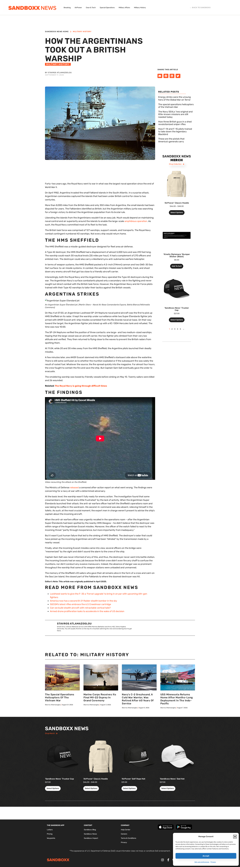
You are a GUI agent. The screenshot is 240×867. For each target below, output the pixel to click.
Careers (124, 834)
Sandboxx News (90, 834)
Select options (176, 212)
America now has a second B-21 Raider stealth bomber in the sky (83, 600)
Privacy (213, 862)
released (74, 487)
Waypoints (51, 838)
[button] (235, 836)
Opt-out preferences (201, 862)
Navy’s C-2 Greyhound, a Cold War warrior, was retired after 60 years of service (138, 699)
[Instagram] (162, 860)
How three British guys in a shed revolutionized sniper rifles (175, 123)
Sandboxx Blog (90, 830)
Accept (206, 856)
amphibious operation (135, 221)
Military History (82, 32)
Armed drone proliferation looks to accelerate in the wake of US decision (87, 611)
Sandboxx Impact (91, 838)
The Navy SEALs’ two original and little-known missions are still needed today (175, 114)
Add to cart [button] (177, 266)
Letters (50, 830)
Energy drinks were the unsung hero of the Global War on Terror (174, 98)
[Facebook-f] (168, 860)
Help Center (125, 830)
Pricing (49, 834)
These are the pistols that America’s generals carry (171, 140)
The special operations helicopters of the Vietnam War (176, 106)
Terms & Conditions (128, 838)
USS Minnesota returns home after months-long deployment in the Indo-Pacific (176, 699)
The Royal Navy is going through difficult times (81, 385)
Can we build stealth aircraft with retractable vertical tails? (80, 607)
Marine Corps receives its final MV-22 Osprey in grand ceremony (100, 697)
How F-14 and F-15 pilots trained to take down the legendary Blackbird (175, 132)
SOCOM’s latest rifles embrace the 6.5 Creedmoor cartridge (80, 604)
